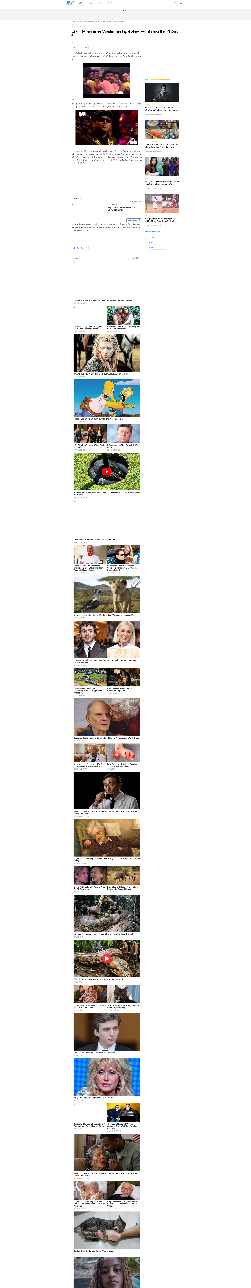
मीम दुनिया (110, 3)
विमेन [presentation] (146, 178)
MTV (73, 147)
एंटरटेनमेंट (80, 21)
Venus (73, 99)
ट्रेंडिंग (80, 3)
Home (73, 21)
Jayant (74, 42)
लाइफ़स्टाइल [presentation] (148, 104)
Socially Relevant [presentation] (152, 141)
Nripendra (148, 113)
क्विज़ (100, 3)
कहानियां (91, 3)
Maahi (147, 150)
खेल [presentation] (146, 215)
